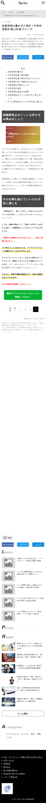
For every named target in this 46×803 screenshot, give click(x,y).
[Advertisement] (23, 430)
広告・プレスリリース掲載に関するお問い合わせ (23, 757)
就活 (32, 734)
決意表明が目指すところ (18, 85)
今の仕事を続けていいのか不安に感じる (25, 101)
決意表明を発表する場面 (18, 91)
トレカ (9, 737)
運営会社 (6, 767)
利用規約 (6, 764)
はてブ (38, 57)
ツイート (23, 57)
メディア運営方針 (10, 777)
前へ (15, 309)
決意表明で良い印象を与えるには (22, 81)
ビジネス (24, 734)
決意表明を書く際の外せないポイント (24, 78)
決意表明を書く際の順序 (18, 75)
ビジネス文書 (6, 22)
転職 (39, 734)
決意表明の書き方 (15, 71)
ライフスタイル (12, 734)
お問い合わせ (8, 760)
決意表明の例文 (14, 88)
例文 (9, 538)
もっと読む (23, 713)
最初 (10, 309)
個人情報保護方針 (10, 770)
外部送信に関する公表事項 (14, 773)
